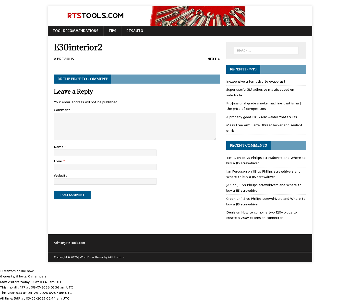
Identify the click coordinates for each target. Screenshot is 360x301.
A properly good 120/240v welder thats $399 (261, 117)
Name (59, 147)
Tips (112, 31)
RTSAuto (134, 31)
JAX (229, 185)
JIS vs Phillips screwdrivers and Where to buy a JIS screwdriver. (263, 174)
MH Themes (116, 257)
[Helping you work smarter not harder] (146, 23)
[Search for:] (266, 50)
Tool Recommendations (75, 31)
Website (60, 175)
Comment (62, 110)
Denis (230, 212)
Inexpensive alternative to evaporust (255, 81)
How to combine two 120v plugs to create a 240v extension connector (261, 215)
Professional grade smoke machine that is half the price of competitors (263, 105)
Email (58, 161)
